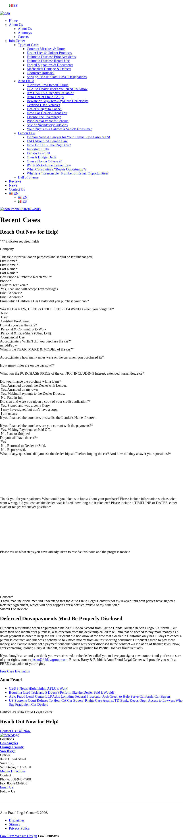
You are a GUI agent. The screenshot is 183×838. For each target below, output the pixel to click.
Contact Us (17, 189)
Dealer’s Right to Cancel (44, 109)
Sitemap (14, 824)
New (4, 313)
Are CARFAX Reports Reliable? (50, 93)
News (13, 185)
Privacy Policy (19, 828)
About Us (16, 25)
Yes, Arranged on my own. (20, 389)
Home (13, 21)
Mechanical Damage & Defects (49, 69)
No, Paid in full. (12, 397)
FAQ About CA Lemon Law (47, 141)
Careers (23, 37)
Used (4, 317)
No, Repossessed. (13, 450)
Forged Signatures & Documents (50, 65)
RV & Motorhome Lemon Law (49, 165)
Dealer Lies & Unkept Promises (49, 53)
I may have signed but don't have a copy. (29, 409)
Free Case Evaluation (15, 671)
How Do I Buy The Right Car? (49, 145)
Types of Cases (28, 45)
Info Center (17, 41)
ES (15, 5)
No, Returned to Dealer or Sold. (23, 446)
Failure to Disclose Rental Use (48, 61)
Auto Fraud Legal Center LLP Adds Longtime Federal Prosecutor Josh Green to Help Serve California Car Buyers (90, 696)
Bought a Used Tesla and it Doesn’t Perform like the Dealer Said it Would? (61, 692)
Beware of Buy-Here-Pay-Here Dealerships (57, 101)
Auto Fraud (26, 81)
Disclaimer (16, 820)
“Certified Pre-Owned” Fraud (48, 85)
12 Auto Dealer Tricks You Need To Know (57, 89)
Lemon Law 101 (38, 153)
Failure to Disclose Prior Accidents (51, 57)
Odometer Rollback (40, 73)
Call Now (24, 731)
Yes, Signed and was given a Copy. (25, 405)
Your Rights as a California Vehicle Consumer (59, 129)
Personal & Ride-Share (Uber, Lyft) (26, 333)
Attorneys (25, 33)
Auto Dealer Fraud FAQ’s (45, 97)
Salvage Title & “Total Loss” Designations (57, 77)
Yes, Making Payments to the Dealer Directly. (33, 393)
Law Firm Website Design (18, 836)
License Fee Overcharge (44, 117)
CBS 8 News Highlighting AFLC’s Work (38, 688)
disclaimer (30, 601)
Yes (3, 442)
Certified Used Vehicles (43, 105)
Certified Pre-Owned (15, 321)
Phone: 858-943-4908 (15, 779)
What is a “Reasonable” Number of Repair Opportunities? (67, 173)
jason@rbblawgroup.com (49, 660)
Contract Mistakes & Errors (46, 49)
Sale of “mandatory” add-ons (47, 125)
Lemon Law (26, 133)
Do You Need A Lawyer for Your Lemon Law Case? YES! (68, 137)
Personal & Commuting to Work (23, 329)
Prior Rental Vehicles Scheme (48, 121)
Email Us (6, 787)
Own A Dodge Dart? (41, 157)
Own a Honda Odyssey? (44, 161)
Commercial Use (13, 337)
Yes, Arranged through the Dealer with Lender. (34, 385)
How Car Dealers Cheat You (47, 113)
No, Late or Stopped (15, 434)
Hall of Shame (28, 177)
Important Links (38, 149)
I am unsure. (9, 413)
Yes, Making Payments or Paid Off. (26, 429)
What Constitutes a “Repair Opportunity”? (56, 169)
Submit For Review (14, 609)
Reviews (15, 181)
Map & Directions (12, 771)
